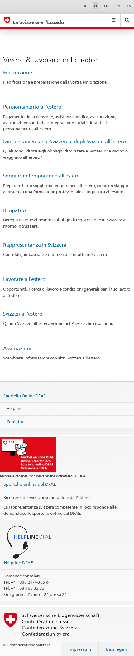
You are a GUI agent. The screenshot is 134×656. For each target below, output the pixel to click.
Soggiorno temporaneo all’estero (41, 176)
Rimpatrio (14, 210)
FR (106, 5)
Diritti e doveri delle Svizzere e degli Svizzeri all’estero (64, 141)
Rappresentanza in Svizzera (34, 245)
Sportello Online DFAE (24, 395)
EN (117, 5)
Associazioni (17, 348)
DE (84, 5)
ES (129, 5)
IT (96, 5)
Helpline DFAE (18, 562)
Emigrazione (17, 72)
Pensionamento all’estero (32, 107)
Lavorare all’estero (24, 279)
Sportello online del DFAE (30, 484)
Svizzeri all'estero (22, 314)
